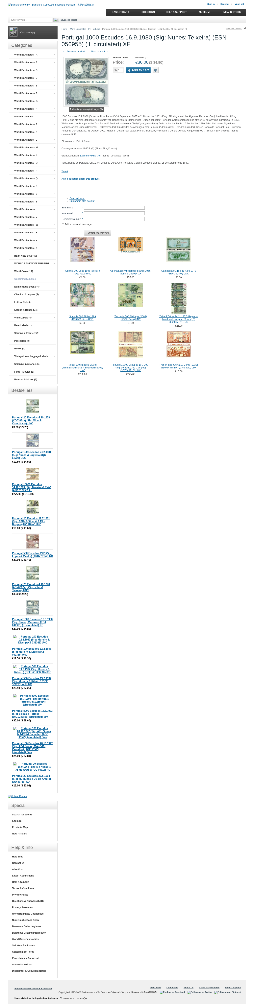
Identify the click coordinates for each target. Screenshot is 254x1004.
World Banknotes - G (26, 101)
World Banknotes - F (25, 93)
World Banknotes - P (79, 29)
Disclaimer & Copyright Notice (29, 970)
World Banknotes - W (26, 224)
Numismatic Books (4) (26, 286)
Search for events (22, 814)
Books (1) (19, 348)
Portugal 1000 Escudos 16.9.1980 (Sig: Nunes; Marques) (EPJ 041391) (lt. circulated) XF (32, 622)
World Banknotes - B (26, 62)
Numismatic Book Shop (25, 920)
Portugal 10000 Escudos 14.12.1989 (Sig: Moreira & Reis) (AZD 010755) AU (31, 487)
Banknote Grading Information (29, 932)
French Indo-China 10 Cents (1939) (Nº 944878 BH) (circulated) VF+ (179, 366)
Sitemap (16, 821)
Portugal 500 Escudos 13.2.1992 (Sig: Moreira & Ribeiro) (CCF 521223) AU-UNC (31, 681)
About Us (17, 869)
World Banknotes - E (25, 85)
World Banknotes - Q (26, 178)
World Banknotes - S (25, 194)
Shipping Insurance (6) (26, 364)
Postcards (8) (22, 340)
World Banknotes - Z (25, 248)
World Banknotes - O (26, 163)
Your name (67, 207)
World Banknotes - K (26, 132)
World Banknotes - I (25, 116)
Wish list (239, 4)
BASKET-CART (120, 12)
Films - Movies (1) (24, 371)
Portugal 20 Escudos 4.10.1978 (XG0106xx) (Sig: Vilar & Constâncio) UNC (31, 420)
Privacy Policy (20, 894)
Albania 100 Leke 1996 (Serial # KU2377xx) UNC (82, 272)
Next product (100, 51)
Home (64, 29)
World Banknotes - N (26, 155)
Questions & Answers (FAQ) (28, 901)
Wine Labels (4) (23, 317)
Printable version (234, 28)
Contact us (18, 863)
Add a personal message (78, 224)
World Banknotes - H (26, 108)
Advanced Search (69, 20)
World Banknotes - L (25, 139)
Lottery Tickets (22, 302)
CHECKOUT (148, 12)
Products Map (20, 827)
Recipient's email (71, 219)
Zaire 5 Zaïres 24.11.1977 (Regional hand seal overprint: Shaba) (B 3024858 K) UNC (178, 319)
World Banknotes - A (26, 54)
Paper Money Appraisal (25, 958)
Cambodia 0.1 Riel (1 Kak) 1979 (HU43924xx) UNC (178, 272)
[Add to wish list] (155, 70)
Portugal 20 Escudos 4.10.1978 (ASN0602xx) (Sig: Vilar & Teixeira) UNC (31, 587)
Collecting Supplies (25, 279)
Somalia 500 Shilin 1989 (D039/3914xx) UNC (82, 318)
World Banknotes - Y (25, 240)
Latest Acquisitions (23, 875)
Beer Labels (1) (23, 325)
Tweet (65, 171)
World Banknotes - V (25, 217)
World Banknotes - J (25, 124)
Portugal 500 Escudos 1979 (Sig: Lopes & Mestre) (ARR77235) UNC (32, 555)
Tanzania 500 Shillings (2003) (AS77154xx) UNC (130, 318)
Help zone (17, 856)
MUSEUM (204, 12)
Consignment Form (23, 951)
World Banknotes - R (26, 186)
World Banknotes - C (26, 70)
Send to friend (77, 198)
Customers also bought (81, 201)
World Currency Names (25, 939)
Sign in (211, 4)
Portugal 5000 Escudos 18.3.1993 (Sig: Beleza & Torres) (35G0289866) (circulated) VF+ (32, 713)
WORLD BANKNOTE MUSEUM (31, 263)
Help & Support (20, 882)
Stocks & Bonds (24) (26, 310)
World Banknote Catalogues (28, 913)
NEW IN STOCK (232, 12)
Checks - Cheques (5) (26, 294)
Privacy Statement (22, 907)
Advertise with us (22, 964)
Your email (67, 213)
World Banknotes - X (25, 232)
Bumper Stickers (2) (25, 379)
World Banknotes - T (25, 201)
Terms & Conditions (23, 888)
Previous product (74, 51)
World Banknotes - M (26, 147)
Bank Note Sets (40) (25, 255)
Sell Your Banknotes (23, 945)
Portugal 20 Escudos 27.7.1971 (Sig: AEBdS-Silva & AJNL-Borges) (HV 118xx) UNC (31, 521)
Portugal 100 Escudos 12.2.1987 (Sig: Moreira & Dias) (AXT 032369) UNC (31, 651)
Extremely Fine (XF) (91, 155)
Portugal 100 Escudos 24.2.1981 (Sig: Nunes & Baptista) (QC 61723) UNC (31, 455)
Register (224, 4)
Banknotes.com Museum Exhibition (33, 988)
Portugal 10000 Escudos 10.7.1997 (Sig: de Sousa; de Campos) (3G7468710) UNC (131, 367)
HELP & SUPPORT (176, 12)
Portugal (96, 29)
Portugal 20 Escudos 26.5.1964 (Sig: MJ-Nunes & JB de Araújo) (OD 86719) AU (31, 778)
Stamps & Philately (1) (26, 333)
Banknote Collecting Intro (26, 926)
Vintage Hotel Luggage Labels (31, 356)
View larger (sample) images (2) (87, 109)
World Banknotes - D (26, 78)
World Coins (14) (23, 271)
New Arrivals (19, 833)
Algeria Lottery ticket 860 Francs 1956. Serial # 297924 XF (130, 272)
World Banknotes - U (26, 209)
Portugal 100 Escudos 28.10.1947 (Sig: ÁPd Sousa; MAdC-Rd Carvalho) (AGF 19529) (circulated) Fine (32, 748)
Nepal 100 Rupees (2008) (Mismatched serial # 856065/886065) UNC (82, 367)
